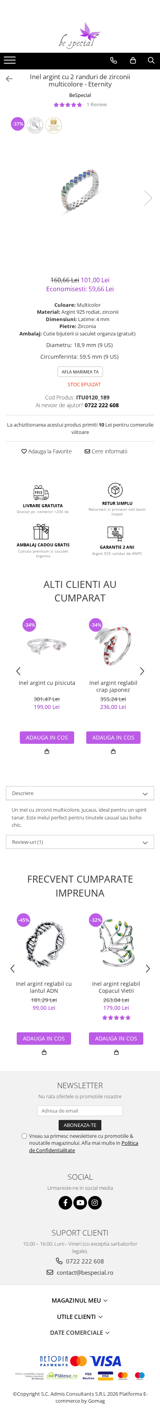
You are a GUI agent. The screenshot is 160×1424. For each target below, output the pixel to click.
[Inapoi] (6, 79)
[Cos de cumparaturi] (133, 60)
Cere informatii (108, 451)
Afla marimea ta (80, 372)
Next (148, 198)
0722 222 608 (84, 1261)
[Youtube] (80, 1203)
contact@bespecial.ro (84, 1272)
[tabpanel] (80, 190)
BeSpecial (80, 95)
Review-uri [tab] (27, 841)
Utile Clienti (77, 1316)
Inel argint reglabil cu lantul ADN (44, 987)
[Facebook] (65, 1203)
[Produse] (10, 62)
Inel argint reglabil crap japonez (113, 686)
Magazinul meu (77, 1300)
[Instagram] (95, 1203)
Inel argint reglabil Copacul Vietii (116, 987)
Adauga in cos (47, 737)
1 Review (97, 104)
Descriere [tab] (22, 793)
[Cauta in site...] (151, 60)
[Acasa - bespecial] (80, 35)
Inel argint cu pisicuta (47, 682)
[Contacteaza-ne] (113, 60)
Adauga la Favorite (49, 451)
